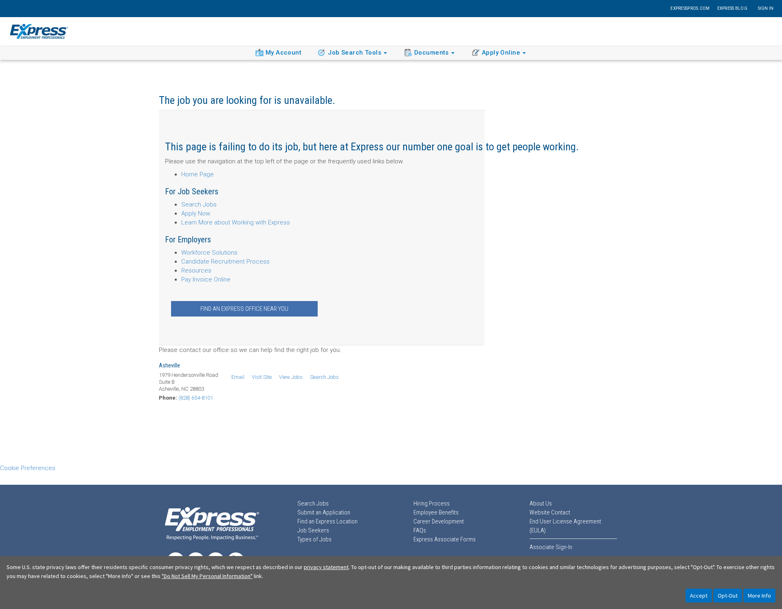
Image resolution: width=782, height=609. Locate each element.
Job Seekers (313, 530)
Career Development (438, 521)
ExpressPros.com (690, 8)
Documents (431, 52)
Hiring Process (431, 503)
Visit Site (262, 377)
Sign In (766, 8)
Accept (698, 595)
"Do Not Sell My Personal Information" (207, 576)
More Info (759, 595)
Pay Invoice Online (206, 279)
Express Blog (732, 8)
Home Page (197, 174)
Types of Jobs (314, 539)
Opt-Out (728, 595)
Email (237, 377)
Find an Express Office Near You (244, 308)
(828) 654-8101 (195, 398)
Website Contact (549, 512)
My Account (283, 52)
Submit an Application (323, 512)
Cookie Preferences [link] (27, 468)
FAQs (419, 530)
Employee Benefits (436, 512)
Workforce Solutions (209, 252)
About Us (540, 503)
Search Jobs (199, 204)
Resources (196, 270)
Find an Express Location (327, 521)
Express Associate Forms (444, 539)
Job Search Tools (354, 52)
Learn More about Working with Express (235, 222)
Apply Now (195, 213)
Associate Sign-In (550, 547)
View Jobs (291, 377)
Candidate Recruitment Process (225, 261)
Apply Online (501, 52)
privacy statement (326, 567)
